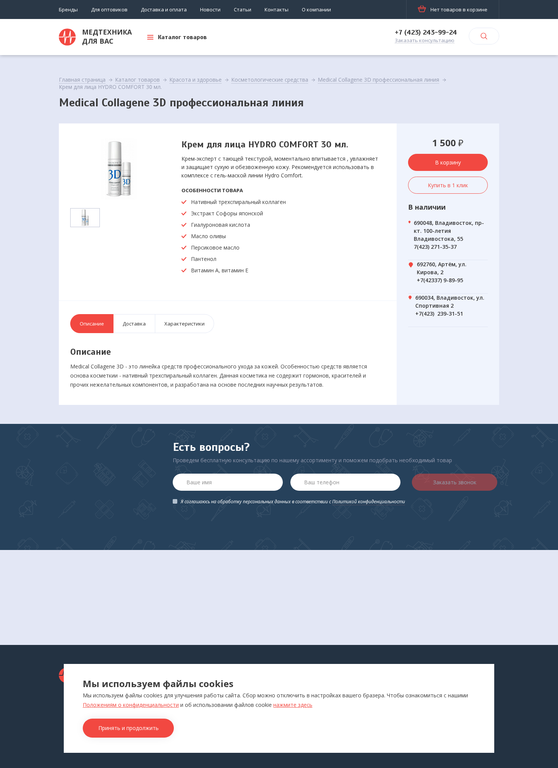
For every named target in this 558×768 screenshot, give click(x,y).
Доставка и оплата (164, 9)
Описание (92, 323)
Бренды (68, 9)
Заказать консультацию (424, 40)
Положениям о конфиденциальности (131, 704)
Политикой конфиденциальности (368, 501)
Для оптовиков (109, 9)
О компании (316, 9)
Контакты (276, 9)
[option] (119, 169)
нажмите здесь (292, 704)
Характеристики (184, 323)
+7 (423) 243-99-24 (426, 32)
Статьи (242, 9)
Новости (210, 9)
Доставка (134, 323)
